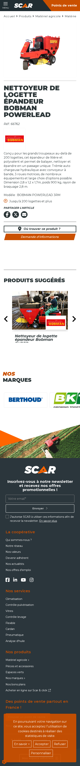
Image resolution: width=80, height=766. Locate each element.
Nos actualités (15, 564)
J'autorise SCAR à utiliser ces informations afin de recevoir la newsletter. (42, 519)
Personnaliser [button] (41, 753)
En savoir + (22, 744)
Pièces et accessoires (19, 666)
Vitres (9, 611)
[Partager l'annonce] (24, 214)
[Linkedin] (15, 580)
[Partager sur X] (15, 214)
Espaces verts (15, 672)
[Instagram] (31, 580)
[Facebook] (7, 580)
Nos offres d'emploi (18, 570)
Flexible (10, 623)
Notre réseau (14, 546)
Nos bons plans (15, 684)
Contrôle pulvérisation (20, 605)
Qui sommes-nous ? (19, 540)
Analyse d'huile (15, 641)
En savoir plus (48, 521)
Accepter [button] (42, 744)
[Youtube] (23, 580)
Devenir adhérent (17, 558)
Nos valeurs (13, 552)
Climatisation (14, 599)
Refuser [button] (60, 744)
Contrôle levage (16, 617)
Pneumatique (15, 635)
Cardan (10, 629)
